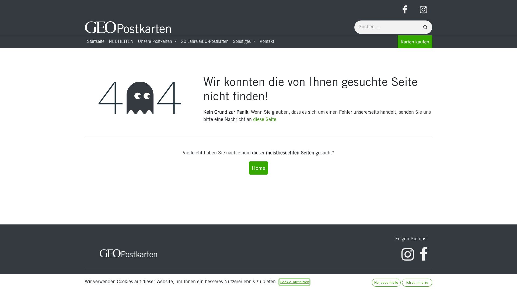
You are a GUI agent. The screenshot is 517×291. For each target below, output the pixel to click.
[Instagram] (423, 9)
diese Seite (264, 119)
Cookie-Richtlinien (294, 282)
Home (258, 168)
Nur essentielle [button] (386, 282)
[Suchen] (425, 27)
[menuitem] (96, 41)
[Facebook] (404, 9)
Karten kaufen (415, 41)
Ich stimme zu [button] (417, 282)
